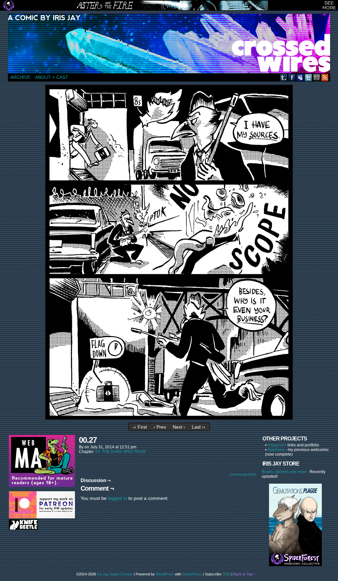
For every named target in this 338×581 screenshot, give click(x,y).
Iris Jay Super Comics (115, 574)
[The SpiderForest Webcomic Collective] (8, 5)
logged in (117, 498)
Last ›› (198, 427)
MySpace (300, 77)
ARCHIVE (20, 77)
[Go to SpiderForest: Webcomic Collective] (295, 559)
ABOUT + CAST (51, 77)
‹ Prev (159, 427)
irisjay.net (275, 445)
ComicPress (192, 574)
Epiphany (276, 449)
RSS (325, 77)
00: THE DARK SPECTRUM (120, 451)
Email (317, 77)
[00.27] (169, 418)
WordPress (165, 574)
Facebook (292, 77)
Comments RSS (243, 474)
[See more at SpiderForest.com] (329, 5)
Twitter (308, 77)
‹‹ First (140, 427)
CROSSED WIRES (171, 43)
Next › (179, 427)
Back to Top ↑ (244, 574)
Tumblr (284, 77)
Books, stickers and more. (286, 471)
